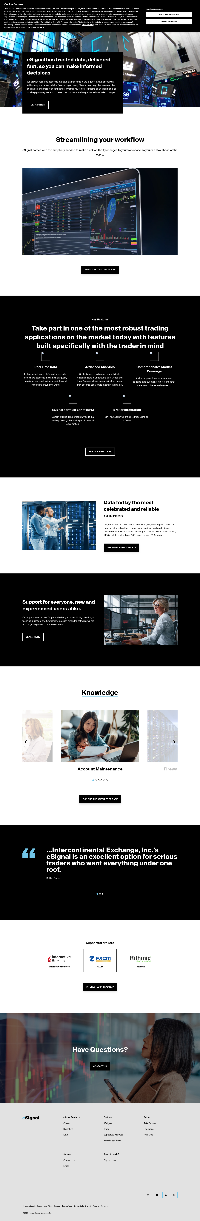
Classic (67, 1123)
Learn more (33, 636)
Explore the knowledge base (100, 799)
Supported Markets (113, 1134)
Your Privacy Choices (52, 1206)
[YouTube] (157, 1195)
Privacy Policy (88, 25)
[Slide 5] (104, 780)
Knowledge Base (112, 1140)
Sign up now (110, 1160)
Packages (148, 1129)
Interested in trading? (100, 986)
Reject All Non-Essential (169, 14)
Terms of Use (67, 1206)
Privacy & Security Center (32, 1206)
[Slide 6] (107, 780)
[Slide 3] (98, 780)
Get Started (38, 104)
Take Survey (150, 1123)
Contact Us (69, 1160)
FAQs (66, 1166)
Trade (106, 1129)
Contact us (100, 1066)
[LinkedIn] (165, 1195)
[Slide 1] (93, 780)
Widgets (108, 1123)
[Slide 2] (96, 780)
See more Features (100, 451)
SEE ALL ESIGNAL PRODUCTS (100, 269)
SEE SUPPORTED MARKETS (121, 547)
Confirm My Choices (154, 9)
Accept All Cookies (169, 21)
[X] (148, 1195)
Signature (68, 1129)
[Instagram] (174, 1195)
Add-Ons (148, 1134)
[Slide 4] (101, 780)
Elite (65, 1134)
